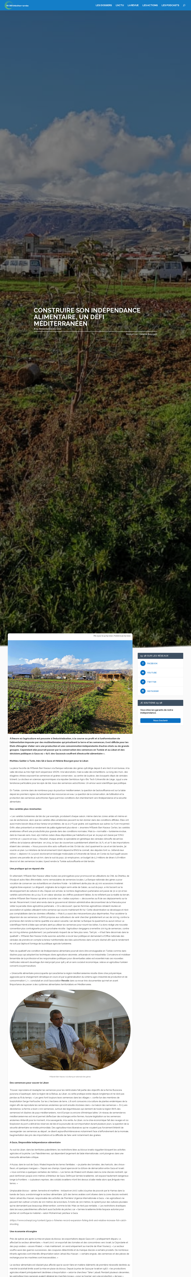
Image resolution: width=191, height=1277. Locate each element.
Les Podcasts (170, 5)
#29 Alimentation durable (47, 328)
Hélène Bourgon (148, 334)
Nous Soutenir (160, 720)
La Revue (133, 5)
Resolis (65, 980)
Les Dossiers (104, 5)
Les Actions (150, 5)
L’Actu (120, 5)
